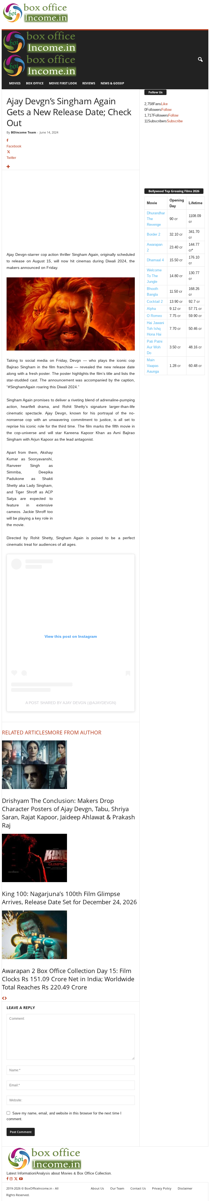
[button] (200, 60)
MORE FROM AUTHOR (74, 732)
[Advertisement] (133, 8)
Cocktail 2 (155, 301)
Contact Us (138, 1188)
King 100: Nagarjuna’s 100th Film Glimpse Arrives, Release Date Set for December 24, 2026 (69, 897)
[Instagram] (12, 1179)
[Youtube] (21, 1179)
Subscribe (175, 121)
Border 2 (153, 234)
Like (164, 104)
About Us (97, 1188)
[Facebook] (8, 1179)
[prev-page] (3, 999)
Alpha (151, 309)
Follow (166, 110)
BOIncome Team (23, 132)
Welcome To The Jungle (154, 276)
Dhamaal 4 (155, 260)
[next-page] (5, 999)
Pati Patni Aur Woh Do (154, 347)
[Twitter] (16, 1179)
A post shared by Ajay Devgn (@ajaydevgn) (70, 703)
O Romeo (154, 316)
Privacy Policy (161, 1188)
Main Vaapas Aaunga (153, 365)
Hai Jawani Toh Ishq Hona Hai (155, 328)
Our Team (117, 1188)
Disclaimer (185, 1188)
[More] (71, 167)
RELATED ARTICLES (25, 732)
